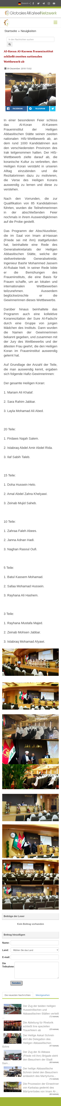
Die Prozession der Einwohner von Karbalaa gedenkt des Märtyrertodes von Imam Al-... (41, 1087)
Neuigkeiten (28, 31)
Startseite (10, 31)
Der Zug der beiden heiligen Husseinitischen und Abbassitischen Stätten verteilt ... (30, 1011)
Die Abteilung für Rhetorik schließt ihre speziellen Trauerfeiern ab (38, 1026)
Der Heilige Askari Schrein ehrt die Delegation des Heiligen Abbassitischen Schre (28, 1040)
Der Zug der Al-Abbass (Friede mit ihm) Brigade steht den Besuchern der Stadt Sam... (30, 1057)
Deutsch (25, 3)
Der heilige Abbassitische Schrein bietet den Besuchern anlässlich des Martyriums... (40, 1072)
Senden (16, 983)
